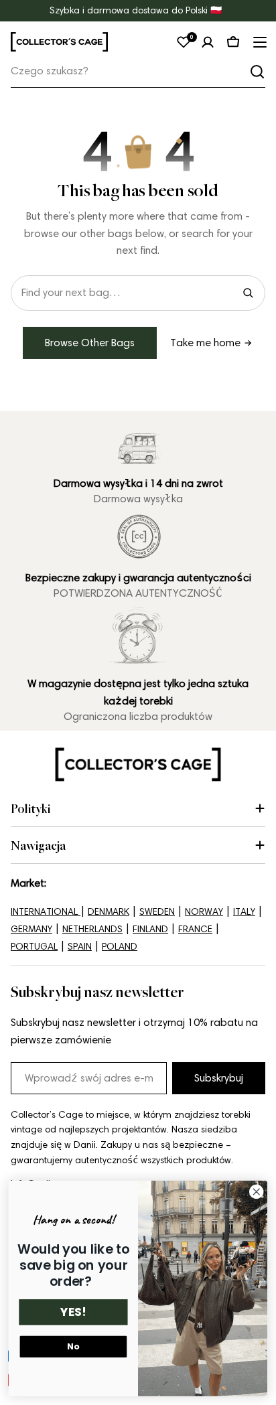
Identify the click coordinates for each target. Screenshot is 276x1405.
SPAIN (80, 946)
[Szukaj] (257, 72)
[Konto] (207, 42)
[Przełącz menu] (258, 42)
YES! (73, 1313)
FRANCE (195, 929)
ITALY (244, 911)
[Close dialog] (256, 1192)
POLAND (119, 946)
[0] (183, 42)
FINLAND (150, 929)
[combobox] (138, 71)
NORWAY (204, 911)
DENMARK (108, 911)
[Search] (248, 292)
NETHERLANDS (92, 929)
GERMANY (31, 929)
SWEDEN (157, 911)
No (73, 1347)
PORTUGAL (34, 946)
